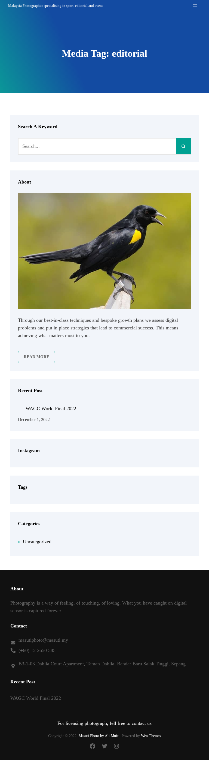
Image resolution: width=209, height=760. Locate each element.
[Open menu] (195, 5)
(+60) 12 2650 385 (37, 650)
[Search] (183, 146)
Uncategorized (37, 541)
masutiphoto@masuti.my (43, 640)
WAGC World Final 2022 (51, 408)
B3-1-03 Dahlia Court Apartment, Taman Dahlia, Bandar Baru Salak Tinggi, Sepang (102, 663)
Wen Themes (151, 736)
